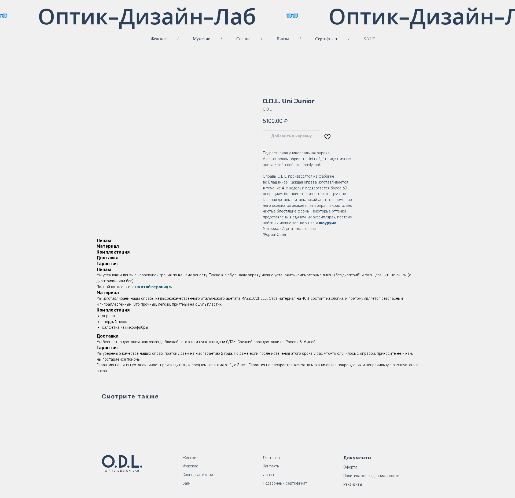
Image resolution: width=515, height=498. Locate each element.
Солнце (243, 38)
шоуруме (327, 223)
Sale (186, 483)
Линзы (283, 38)
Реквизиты (352, 484)
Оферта (350, 467)
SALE (369, 38)
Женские (158, 38)
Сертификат (326, 38)
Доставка (271, 458)
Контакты (271, 466)
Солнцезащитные (197, 475)
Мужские (201, 38)
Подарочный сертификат (285, 483)
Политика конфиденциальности (371, 476)
